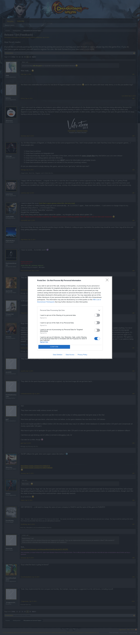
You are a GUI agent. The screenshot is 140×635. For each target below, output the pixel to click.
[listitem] (70, 310)
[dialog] (70, 317)
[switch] (97, 315)
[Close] (108, 281)
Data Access (70, 354)
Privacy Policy (82, 354)
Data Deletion (57, 354)
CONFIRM (54, 347)
